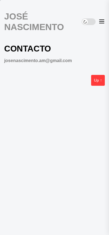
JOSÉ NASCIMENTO (34, 21)
